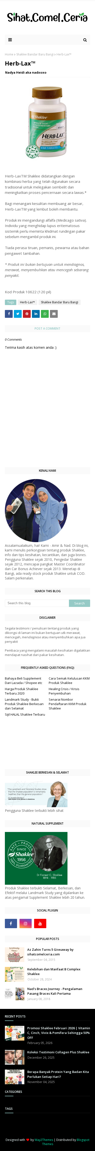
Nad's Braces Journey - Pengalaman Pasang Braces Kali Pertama (54, 991)
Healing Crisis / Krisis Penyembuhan (64, 691)
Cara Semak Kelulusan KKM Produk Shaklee (69, 680)
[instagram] (25, 923)
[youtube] (40, 923)
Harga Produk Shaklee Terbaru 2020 (21, 691)
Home (9, 54)
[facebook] (11, 923)
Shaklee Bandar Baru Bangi (35, 54)
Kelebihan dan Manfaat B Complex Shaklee (53, 971)
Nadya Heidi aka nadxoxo (26, 72)
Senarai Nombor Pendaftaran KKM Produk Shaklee (67, 703)
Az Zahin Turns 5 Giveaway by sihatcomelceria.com (50, 952)
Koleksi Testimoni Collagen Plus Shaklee (58, 1052)
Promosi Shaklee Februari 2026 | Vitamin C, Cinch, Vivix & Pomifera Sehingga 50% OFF (58, 1033)
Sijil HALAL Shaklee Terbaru (25, 714)
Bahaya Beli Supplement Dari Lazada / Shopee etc (23, 680)
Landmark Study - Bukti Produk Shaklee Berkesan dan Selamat (24, 703)
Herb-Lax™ (27, 302)
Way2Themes (44, 1140)
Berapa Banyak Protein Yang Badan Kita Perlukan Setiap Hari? (58, 1074)
